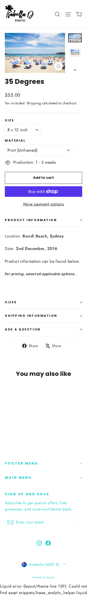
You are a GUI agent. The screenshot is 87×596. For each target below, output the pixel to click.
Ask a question (23, 329)
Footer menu (21, 463)
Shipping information (31, 316)
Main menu (18, 477)
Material (15, 140)
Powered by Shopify (44, 577)
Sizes (11, 302)
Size (9, 120)
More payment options (43, 204)
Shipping (34, 103)
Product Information (31, 220)
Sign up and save (27, 494)
